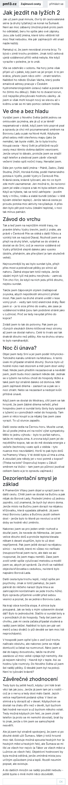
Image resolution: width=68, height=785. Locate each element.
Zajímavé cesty (31, 4)
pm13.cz (10, 4)
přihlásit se (56, 4)
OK (61, 781)
